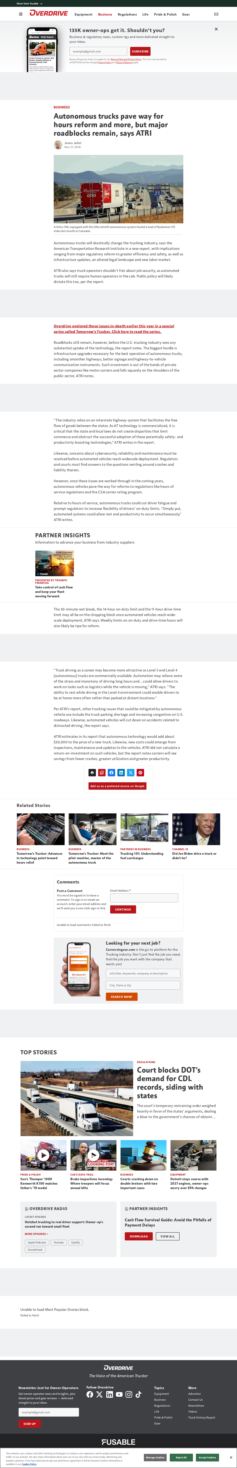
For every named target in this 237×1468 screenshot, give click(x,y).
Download (139, 1236)
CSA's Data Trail (82, 1174)
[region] (118, 1458)
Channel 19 (180, 849)
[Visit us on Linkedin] (109, 1394)
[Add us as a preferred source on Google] (102, 772)
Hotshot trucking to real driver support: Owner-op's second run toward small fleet (64, 1224)
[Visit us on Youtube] (119, 1394)
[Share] (111, 772)
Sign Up (30, 1424)
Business (62, 107)
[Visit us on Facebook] (89, 1394)
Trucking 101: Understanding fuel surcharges (141, 856)
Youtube (59, 1242)
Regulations (146, 1062)
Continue (123, 909)
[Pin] (140, 772)
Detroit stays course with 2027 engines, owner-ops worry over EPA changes (189, 1183)
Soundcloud (35, 1249)
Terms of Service (124, 62)
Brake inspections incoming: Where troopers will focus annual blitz (91, 1183)
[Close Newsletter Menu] (216, 29)
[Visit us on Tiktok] (138, 1394)
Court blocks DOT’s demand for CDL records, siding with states (170, 1083)
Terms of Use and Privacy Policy (126, 59)
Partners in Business (135, 849)
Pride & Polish (30, 1174)
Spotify (75, 1242)
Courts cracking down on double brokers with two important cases (139, 1183)
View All (168, 1236)
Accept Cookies (207, 1457)
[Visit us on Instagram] (129, 1394)
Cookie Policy (29, 1464)
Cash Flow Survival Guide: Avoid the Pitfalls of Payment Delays (168, 1222)
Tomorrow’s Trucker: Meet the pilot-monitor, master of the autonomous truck (91, 858)
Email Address (120, 890)
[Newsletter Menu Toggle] (216, 13)
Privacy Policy (105, 62)
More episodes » (36, 1233)
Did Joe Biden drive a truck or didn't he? (194, 856)
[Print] (92, 772)
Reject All (181, 1457)
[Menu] (21, 13)
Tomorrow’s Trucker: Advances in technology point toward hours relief (39, 858)
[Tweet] (130, 772)
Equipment (178, 1174)
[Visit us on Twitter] (99, 1394)
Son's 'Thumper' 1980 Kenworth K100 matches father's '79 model (39, 1183)
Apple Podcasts (37, 1242)
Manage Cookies (155, 1457)
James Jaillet (72, 143)
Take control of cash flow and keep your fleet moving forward (54, 591)
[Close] (231, 1457)
